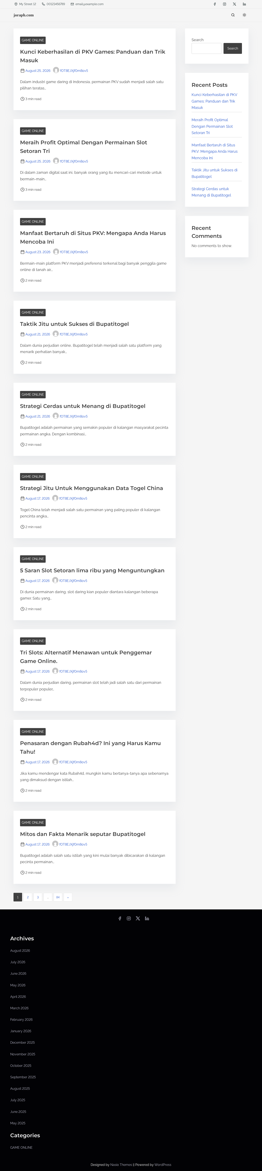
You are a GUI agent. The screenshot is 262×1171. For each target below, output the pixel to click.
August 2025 (20, 1089)
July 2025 (17, 1100)
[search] (233, 16)
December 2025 (22, 1043)
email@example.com (90, 4)
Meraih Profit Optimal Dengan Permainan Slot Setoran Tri (212, 126)
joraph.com (24, 15)
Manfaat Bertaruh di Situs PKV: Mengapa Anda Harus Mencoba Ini (215, 151)
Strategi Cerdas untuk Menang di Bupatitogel (83, 406)
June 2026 (18, 974)
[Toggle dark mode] (243, 15)
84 (58, 897)
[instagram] (224, 4)
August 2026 (20, 951)
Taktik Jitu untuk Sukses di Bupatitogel (74, 324)
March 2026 (19, 1008)
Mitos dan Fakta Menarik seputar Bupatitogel (83, 834)
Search (198, 40)
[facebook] (215, 4)
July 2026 (17, 962)
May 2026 (18, 985)
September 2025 (23, 1077)
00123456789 (55, 4)
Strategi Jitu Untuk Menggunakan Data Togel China (91, 488)
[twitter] (234, 4)
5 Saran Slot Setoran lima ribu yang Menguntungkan (92, 570)
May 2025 (17, 1123)
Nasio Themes (121, 1165)
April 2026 (18, 997)
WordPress (162, 1165)
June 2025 (18, 1112)
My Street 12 (27, 4)
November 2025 (22, 1054)
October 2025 (20, 1066)
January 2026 (20, 1031)
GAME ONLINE (33, 40)
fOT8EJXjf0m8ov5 (74, 71)
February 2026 (21, 1020)
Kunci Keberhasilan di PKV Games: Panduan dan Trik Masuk (214, 101)
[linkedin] (244, 4)
